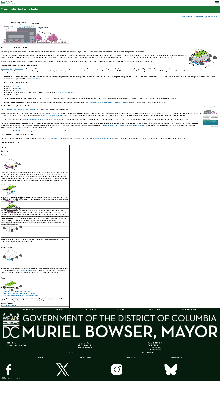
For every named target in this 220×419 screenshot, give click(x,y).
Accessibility (41, 358)
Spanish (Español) (154, 309)
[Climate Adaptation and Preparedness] (35, 44)
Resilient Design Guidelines (26, 270)
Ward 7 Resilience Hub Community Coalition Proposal (95, 138)
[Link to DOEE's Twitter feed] (83, 370)
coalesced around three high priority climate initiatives (58, 115)
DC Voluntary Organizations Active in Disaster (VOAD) (108, 102)
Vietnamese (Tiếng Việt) (189, 309)
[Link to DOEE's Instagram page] (137, 370)
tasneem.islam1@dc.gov (65, 92)
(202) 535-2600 (157, 343)
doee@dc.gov (156, 349)
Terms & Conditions (176, 358)
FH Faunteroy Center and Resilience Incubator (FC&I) (21, 110)
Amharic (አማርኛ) (28, 309)
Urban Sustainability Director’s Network (53, 138)
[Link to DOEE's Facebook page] (29, 370)
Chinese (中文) (59, 309)
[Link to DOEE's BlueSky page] (191, 370)
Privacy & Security (85, 358)
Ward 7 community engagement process (28, 131)
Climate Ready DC (6, 69)
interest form (36, 79)
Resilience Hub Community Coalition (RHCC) (39, 119)
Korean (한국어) (122, 309)
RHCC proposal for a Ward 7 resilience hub (61, 131)
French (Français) (90, 309)
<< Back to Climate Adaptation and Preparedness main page (199, 17)
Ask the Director (71, 352)
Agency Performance (147, 352)
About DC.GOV (130, 358)
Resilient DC (19, 69)
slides (18, 86)
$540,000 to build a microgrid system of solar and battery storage (124, 125)
